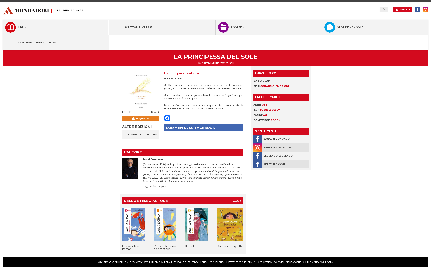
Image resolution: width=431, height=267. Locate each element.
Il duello (190, 246)
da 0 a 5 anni (262, 80)
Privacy (252, 262)
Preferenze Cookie (236, 262)
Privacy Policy (199, 262)
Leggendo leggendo (278, 155)
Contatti (279, 262)
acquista (142, 118)
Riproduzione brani (161, 262)
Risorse (236, 27)
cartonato (132, 134)
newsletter (404, 9)
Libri (21, 27)
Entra (330, 262)
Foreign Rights (182, 262)
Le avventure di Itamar (132, 248)
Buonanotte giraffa (230, 246)
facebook (417, 9)
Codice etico (265, 262)
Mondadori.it (293, 262)
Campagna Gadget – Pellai (37, 42)
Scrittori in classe (138, 27)
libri (206, 63)
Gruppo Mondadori (313, 262)
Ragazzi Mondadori (277, 138)
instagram (425, 9)
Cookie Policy (216, 262)
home (200, 63)
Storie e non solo (350, 27)
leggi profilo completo (155, 186)
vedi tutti (237, 201)
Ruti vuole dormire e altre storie (166, 248)
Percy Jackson (274, 164)
